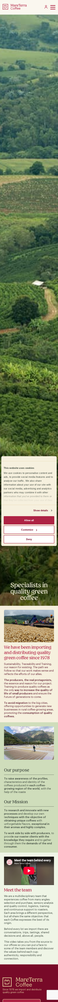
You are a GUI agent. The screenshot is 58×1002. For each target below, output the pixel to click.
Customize (27, 529)
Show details (40, 510)
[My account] (46, 7)
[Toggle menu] (52, 7)
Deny (29, 539)
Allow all (29, 520)
